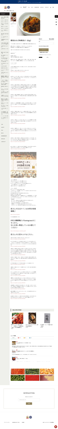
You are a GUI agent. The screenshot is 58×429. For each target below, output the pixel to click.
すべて (13, 337)
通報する (48, 57)
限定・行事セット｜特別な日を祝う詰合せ (4, 106)
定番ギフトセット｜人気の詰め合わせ (4, 103)
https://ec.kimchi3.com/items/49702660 (18, 298)
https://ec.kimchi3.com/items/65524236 (18, 123)
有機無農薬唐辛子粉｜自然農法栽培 (4, 40)
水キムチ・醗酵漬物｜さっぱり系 (4, 30)
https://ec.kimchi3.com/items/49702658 (18, 293)
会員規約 (23, 422)
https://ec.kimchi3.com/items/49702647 (18, 89)
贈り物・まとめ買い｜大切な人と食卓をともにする (4, 100)
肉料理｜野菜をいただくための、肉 (4, 73)
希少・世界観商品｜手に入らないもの (4, 118)
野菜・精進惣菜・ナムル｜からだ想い (4, 55)
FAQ (29, 7)
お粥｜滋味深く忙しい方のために (4, 64)
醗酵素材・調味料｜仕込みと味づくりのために (4, 77)
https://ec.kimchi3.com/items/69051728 (18, 133)
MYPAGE (41, 7)
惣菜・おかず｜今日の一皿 (4, 53)
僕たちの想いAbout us (25, 7)
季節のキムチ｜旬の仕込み (4, 28)
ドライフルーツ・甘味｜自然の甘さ (4, 70)
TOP (21, 7)
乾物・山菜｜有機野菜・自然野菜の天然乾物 (4, 84)
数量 (39, 41)
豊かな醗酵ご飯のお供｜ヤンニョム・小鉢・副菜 (4, 58)
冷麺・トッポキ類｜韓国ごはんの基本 (4, 89)
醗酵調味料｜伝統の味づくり (4, 87)
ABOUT (2, 127)
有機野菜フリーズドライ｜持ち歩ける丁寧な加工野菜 (4, 96)
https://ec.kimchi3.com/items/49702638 (18, 246)
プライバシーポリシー (7, 422)
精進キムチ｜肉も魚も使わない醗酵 (4, 24)
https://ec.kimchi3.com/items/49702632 (18, 71)
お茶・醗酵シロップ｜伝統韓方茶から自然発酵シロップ (4, 93)
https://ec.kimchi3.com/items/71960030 (18, 269)
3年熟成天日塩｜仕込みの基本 (4, 46)
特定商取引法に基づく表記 (15, 422)
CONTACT (47, 7)
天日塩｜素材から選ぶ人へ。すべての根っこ (4, 43)
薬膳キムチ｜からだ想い (4, 26)
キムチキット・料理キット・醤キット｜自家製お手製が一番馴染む (4, 81)
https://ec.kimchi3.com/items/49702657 (18, 141)
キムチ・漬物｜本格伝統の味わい (4, 17)
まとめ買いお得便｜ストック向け (4, 109)
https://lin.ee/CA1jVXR (15, 214)
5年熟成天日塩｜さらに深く (4, 49)
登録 (29, 403)
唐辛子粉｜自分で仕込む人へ (4, 34)
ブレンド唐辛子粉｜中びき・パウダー (4, 37)
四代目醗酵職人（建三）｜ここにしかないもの (4, 113)
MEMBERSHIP (37, 7)
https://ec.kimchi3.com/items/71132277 (18, 106)
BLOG (32, 7)
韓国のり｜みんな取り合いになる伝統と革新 (4, 61)
